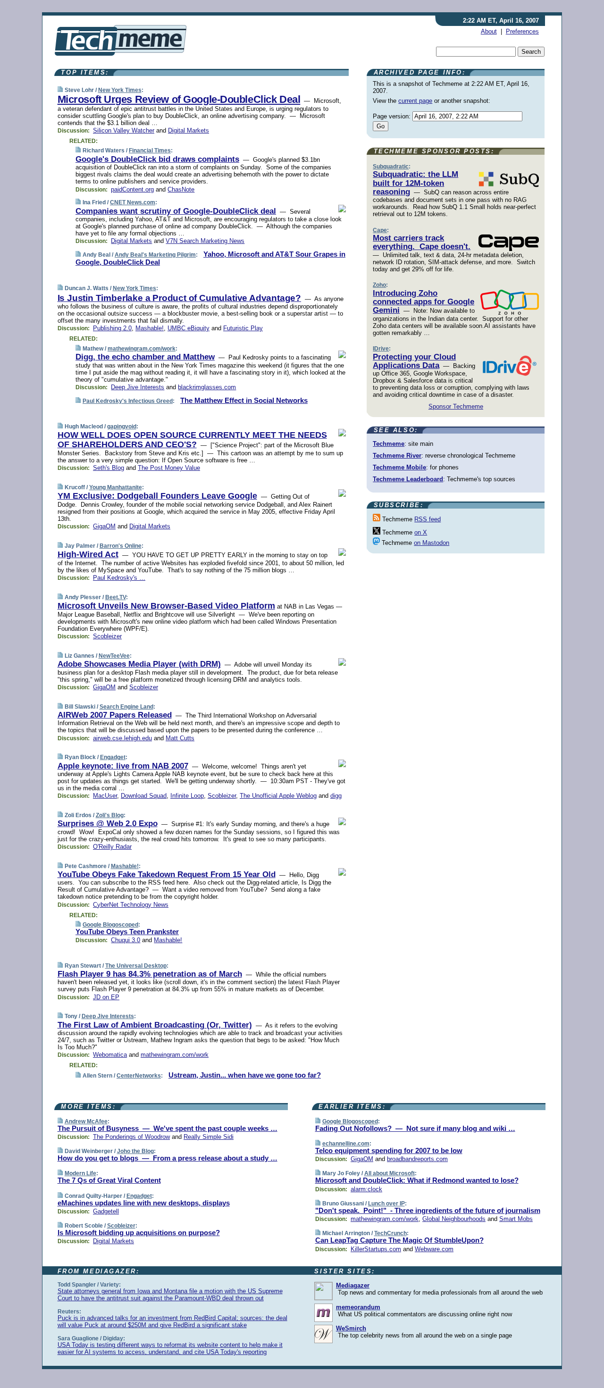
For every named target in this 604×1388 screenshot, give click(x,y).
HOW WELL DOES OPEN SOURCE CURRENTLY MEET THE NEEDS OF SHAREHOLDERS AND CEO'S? (192, 439)
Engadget (113, 757)
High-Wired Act (88, 554)
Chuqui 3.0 (125, 940)
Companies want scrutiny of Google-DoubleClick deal (176, 211)
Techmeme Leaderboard (408, 479)
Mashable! (149, 328)
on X (420, 532)
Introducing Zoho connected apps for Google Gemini (423, 302)
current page (415, 100)
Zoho (379, 285)
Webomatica (110, 1054)
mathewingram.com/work (142, 348)
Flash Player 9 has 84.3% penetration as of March (150, 974)
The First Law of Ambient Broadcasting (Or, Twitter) (155, 1024)
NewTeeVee (114, 656)
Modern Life (80, 1173)
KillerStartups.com (376, 1249)
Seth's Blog (108, 467)
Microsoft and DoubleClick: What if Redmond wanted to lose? (417, 1180)
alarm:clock (366, 1189)
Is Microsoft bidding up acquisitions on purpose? (139, 1233)
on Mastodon (431, 542)
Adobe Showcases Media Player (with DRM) (139, 664)
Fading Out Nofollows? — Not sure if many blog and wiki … (415, 1128)
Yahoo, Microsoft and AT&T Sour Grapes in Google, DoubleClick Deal (210, 258)
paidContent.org (132, 189)
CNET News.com (132, 202)
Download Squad (144, 795)
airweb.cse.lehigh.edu (122, 738)
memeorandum (358, 1307)
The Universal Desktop (136, 966)
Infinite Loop (187, 795)
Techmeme (388, 443)
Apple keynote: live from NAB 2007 (123, 765)
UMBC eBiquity (189, 328)
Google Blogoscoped (110, 925)
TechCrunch (390, 1233)
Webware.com (434, 1249)
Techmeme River (397, 455)
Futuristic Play (243, 328)
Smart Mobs (516, 1218)
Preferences (522, 31)
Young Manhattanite (115, 487)
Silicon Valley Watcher (123, 130)
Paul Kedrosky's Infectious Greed (128, 401)
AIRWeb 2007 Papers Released (115, 715)
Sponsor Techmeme (455, 406)
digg (336, 795)
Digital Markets (188, 130)
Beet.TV (115, 597)
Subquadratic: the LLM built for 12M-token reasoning (415, 183)
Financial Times (150, 150)
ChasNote (181, 189)
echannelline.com (345, 1143)
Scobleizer (107, 636)
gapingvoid (121, 426)
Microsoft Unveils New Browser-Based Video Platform (166, 605)
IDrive (381, 348)
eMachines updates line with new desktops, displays (144, 1203)
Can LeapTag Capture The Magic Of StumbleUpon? (399, 1240)
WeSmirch (351, 1328)
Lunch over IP (386, 1203)
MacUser (105, 795)
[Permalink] (60, 89)
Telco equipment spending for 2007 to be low (388, 1150)
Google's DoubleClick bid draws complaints (157, 159)
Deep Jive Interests (137, 387)
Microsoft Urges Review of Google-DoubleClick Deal (179, 99)
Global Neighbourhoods (454, 1218)
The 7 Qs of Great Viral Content (109, 1180)
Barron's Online (121, 546)
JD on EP (106, 997)
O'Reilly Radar (112, 846)
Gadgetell (106, 1211)
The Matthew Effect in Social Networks (244, 400)
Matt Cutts (180, 738)
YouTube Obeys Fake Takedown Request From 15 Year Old (167, 874)
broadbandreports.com (417, 1158)
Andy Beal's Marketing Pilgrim (155, 255)
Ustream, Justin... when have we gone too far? (244, 1075)
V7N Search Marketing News (205, 240)
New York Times (120, 90)
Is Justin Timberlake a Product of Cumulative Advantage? (179, 298)
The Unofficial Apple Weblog (278, 795)
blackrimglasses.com (207, 387)
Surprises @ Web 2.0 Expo (108, 823)
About (489, 31)
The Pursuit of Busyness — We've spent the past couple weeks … (167, 1128)
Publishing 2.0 (112, 328)
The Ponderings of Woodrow (131, 1136)
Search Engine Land (126, 707)
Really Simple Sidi (209, 1136)
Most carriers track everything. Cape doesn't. (421, 242)
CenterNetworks (139, 1076)
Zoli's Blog (110, 815)
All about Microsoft (389, 1173)
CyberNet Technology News (130, 904)
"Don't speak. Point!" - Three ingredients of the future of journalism (427, 1210)
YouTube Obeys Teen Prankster (127, 932)
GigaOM (104, 526)
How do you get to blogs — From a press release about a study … (167, 1158)
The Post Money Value (169, 467)
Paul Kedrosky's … (119, 577)
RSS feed (427, 519)
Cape (380, 230)
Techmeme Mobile (399, 467)
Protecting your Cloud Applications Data (414, 361)
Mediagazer (352, 1285)
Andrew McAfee (86, 1121)
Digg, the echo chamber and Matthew (145, 356)
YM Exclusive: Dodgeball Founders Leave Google (157, 496)
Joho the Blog (135, 1151)
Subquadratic (391, 166)
